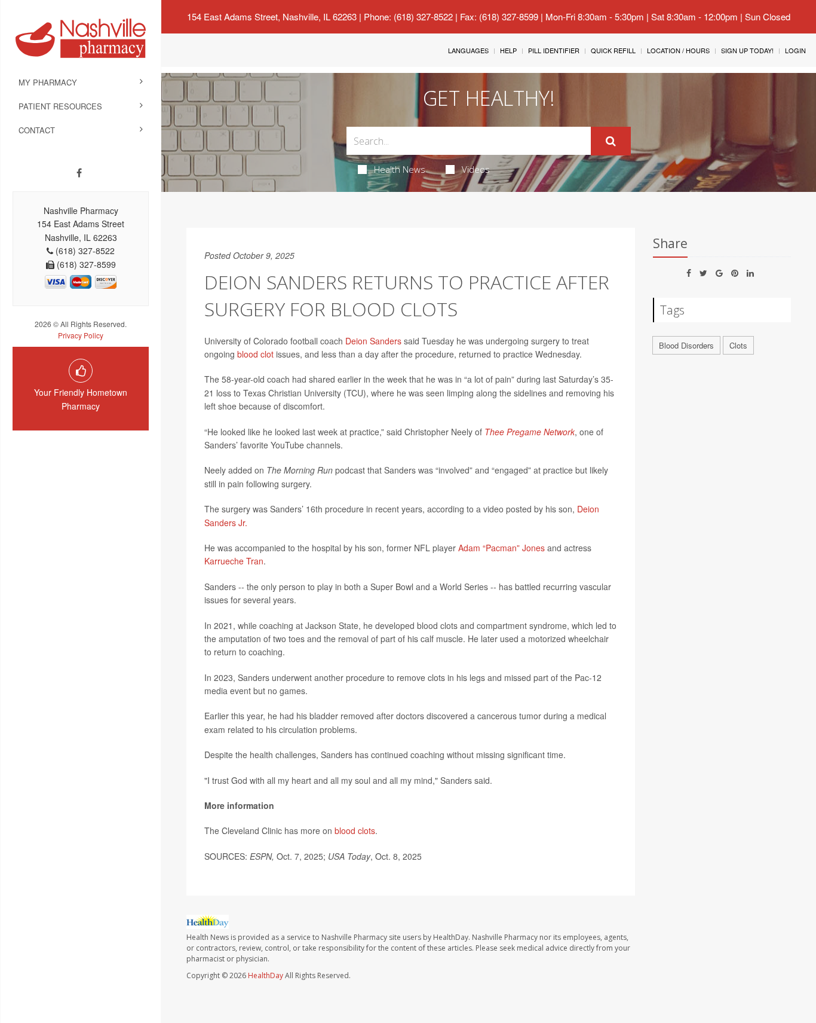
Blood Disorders (686, 345)
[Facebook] (79, 173)
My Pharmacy (48, 82)
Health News (399, 169)
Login (795, 50)
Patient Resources (60, 106)
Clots (738, 345)
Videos (476, 169)
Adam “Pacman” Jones (501, 548)
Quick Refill (613, 50)
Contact (37, 130)
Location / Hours (678, 50)
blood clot (255, 354)
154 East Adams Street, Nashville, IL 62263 (272, 16)
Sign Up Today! (747, 50)
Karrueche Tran (233, 561)
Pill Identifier (553, 50)
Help (508, 50)
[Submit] (611, 141)
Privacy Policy (80, 335)
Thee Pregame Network (529, 432)
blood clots (355, 830)
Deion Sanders (372, 341)
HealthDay (265, 975)
